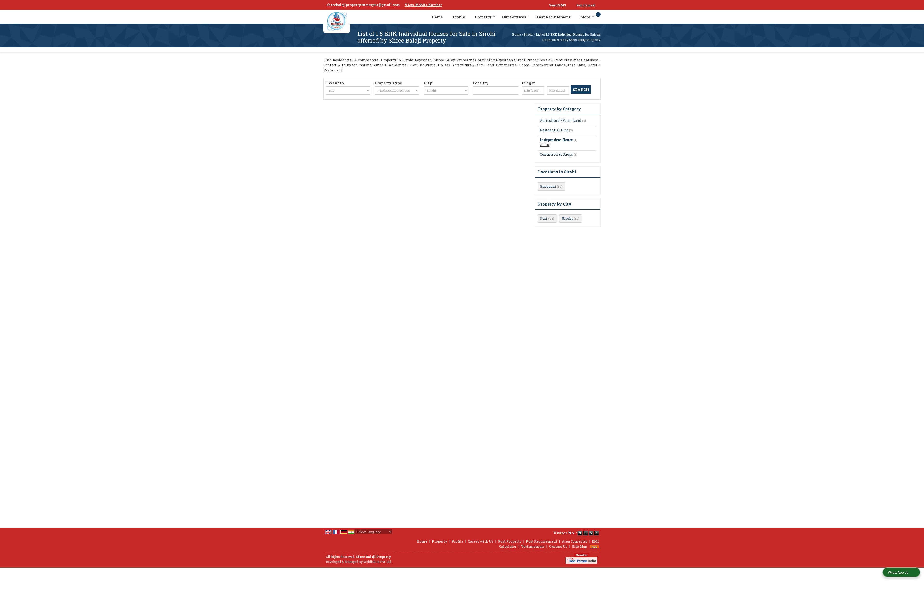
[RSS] (594, 546)
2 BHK (544, 145)
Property (483, 16)
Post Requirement (554, 16)
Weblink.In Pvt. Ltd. (377, 562)
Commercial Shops (556, 154)
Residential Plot (554, 130)
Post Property (509, 541)
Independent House (556, 139)
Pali (543, 218)
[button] (423, 5)
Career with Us (481, 541)
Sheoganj (548, 186)
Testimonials (533, 546)
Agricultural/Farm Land (560, 120)
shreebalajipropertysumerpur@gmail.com (363, 4)
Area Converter (574, 541)
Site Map (579, 546)
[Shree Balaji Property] (336, 21)
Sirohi (528, 34)
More (585, 16)
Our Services (514, 16)
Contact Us (558, 546)
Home (437, 16)
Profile (459, 16)
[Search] (598, 14)
